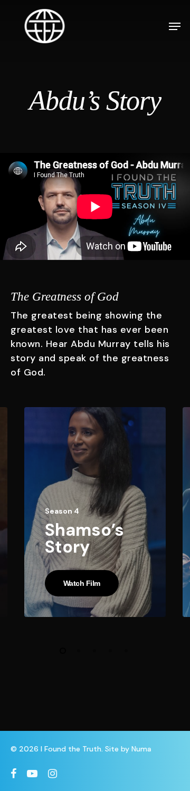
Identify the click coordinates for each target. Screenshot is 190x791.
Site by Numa (128, 749)
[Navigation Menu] (174, 26)
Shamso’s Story (84, 538)
